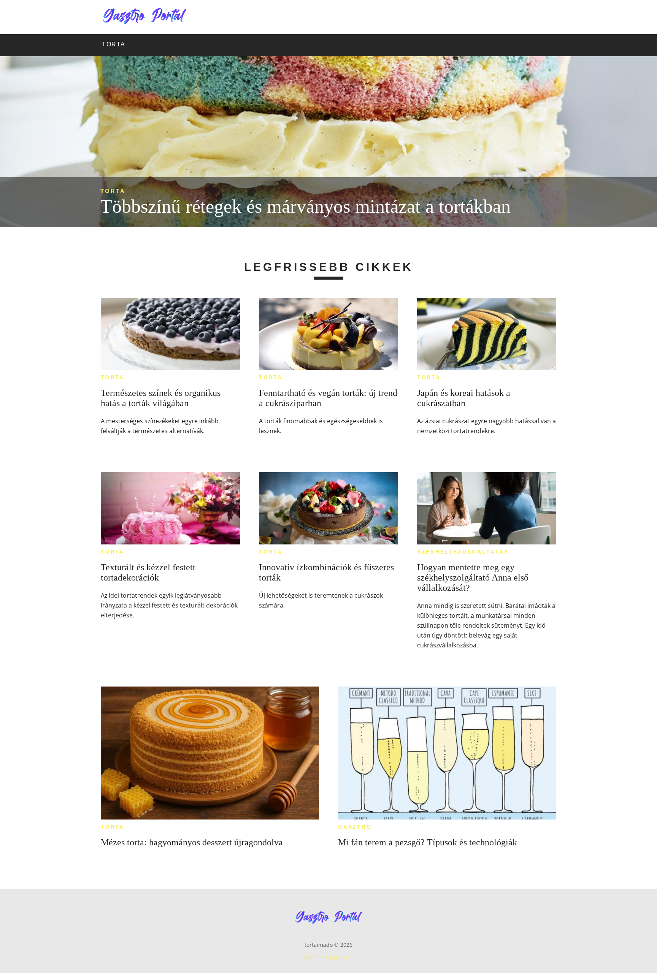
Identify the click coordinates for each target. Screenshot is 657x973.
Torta (112, 191)
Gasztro (355, 827)
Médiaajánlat (328, 957)
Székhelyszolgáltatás (463, 552)
